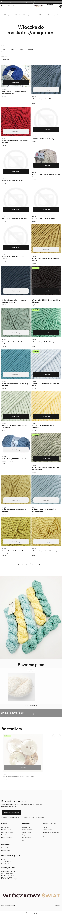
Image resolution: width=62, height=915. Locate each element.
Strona (28, 564)
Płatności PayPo (26, 837)
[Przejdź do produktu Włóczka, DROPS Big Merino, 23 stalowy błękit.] (46, 364)
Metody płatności (6, 829)
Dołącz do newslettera (11, 812)
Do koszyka (16, 82)
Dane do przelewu (26, 832)
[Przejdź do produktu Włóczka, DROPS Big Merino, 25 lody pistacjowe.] (16, 406)
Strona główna (8, 14)
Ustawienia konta (5, 850)
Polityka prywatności (27, 829)
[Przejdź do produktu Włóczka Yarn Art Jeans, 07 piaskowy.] (16, 200)
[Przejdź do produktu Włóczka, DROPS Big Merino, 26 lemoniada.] (46, 406)
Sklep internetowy (30, 913)
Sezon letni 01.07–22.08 (8, 871)
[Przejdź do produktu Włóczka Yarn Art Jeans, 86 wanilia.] (46, 200)
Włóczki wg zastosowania (30, 14)
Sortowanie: (4, 56)
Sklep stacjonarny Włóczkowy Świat (51, 833)
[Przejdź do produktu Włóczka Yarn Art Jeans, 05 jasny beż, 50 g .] (46, 158)
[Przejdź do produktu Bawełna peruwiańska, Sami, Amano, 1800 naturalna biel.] (21, 687)
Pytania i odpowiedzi (6, 837)
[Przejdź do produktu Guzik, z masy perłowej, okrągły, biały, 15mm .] (23, 753)
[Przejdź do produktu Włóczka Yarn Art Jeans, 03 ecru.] (16, 162)
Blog (44, 836)
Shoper (12, 905)
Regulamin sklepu (26, 827)
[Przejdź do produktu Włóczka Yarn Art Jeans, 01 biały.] (46, 120)
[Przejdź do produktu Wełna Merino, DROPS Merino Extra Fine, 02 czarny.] (46, 280)
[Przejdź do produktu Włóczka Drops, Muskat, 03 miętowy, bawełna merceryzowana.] (46, 322)
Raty (23, 840)
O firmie (45, 827)
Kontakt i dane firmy (48, 829)
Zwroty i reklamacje (6, 835)
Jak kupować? (5, 827)
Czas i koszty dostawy (7, 832)
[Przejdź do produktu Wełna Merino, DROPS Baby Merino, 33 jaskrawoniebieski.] (16, 76)
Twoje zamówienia (6, 848)
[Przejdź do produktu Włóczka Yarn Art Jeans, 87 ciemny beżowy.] (16, 237)
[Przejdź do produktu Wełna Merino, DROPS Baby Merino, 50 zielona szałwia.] (46, 447)
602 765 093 (4, 859)
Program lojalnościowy (28, 835)
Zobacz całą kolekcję (31, 705)
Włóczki (17, 14)
